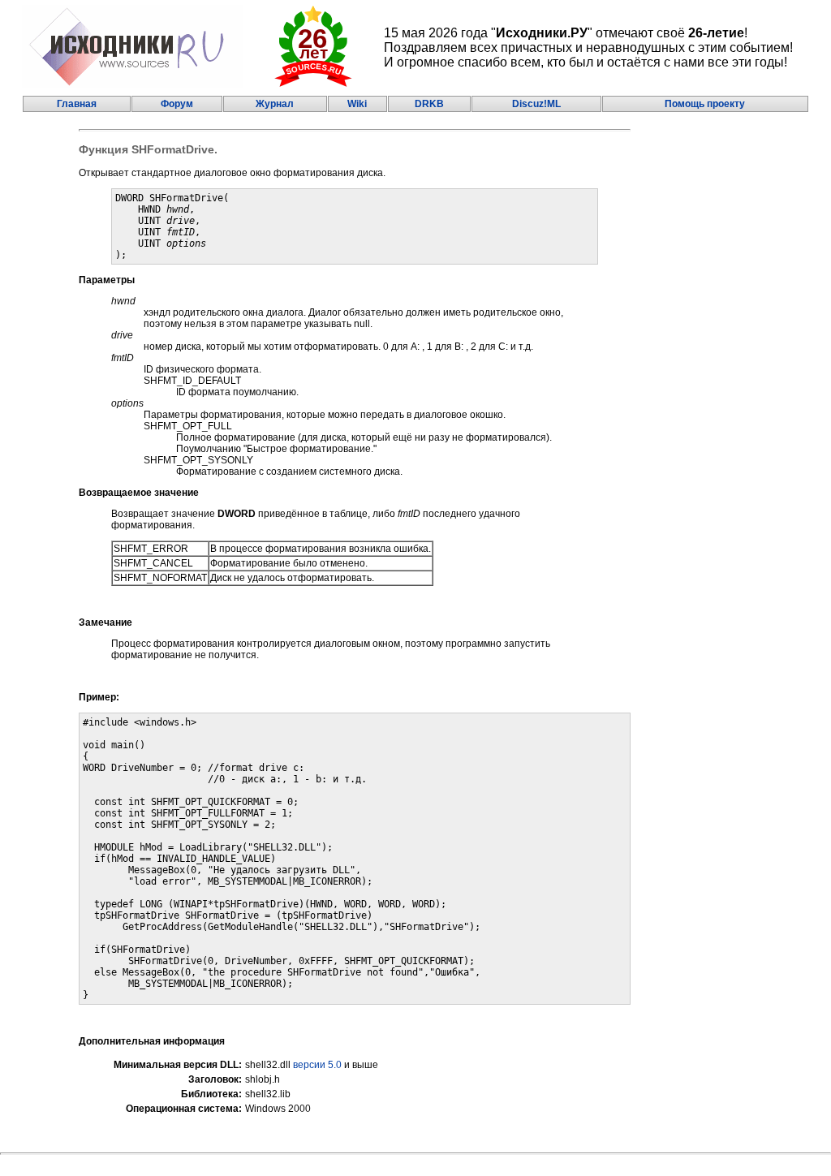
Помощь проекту (705, 104)
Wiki (357, 104)
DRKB (429, 104)
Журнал (275, 104)
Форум (177, 104)
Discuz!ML (536, 104)
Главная (77, 104)
